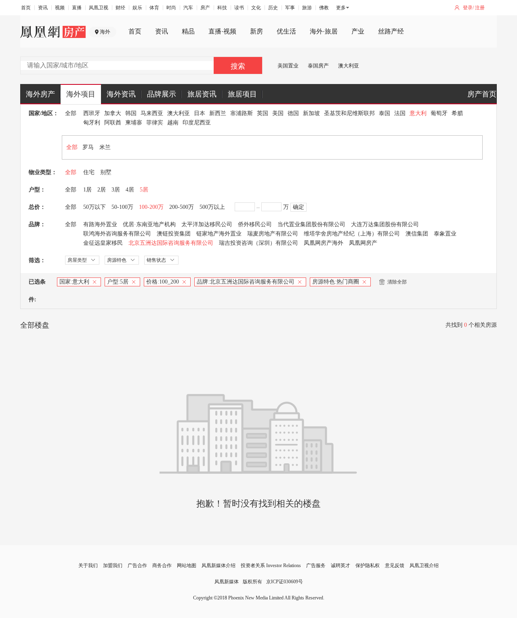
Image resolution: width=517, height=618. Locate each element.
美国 (278, 113)
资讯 (43, 8)
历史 (273, 8)
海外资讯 (121, 94)
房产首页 (481, 94)
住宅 (89, 172)
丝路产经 (391, 31)
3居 (115, 190)
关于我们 (88, 565)
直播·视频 (222, 31)
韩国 (131, 113)
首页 (26, 8)
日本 (199, 113)
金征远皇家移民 (103, 243)
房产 (205, 8)
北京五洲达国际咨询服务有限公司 (170, 243)
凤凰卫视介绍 (424, 565)
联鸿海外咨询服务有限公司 (117, 234)
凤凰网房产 (363, 243)
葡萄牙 (439, 113)
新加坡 (311, 113)
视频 (60, 8)
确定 (298, 207)
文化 (256, 8)
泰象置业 (445, 234)
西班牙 (91, 113)
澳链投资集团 (174, 234)
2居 (101, 190)
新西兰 (217, 113)
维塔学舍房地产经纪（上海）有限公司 (352, 234)
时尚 (171, 8)
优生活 (286, 31)
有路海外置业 (100, 224)
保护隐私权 (367, 565)
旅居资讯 (201, 94)
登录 (468, 8)
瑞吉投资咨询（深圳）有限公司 (258, 243)
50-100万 (122, 207)
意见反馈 (394, 565)
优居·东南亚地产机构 (149, 224)
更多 (341, 8)
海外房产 (40, 94)
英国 (262, 113)
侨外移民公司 (255, 224)
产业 (357, 31)
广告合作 (137, 565)
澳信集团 (417, 234)
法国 (400, 113)
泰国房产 (318, 66)
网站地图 (186, 565)
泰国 (384, 113)
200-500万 (181, 207)
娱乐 (137, 8)
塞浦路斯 (241, 113)
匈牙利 (91, 123)
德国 (293, 113)
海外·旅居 (324, 31)
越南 (173, 123)
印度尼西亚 (197, 123)
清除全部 (397, 282)
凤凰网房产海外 (323, 243)
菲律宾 (154, 123)
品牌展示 (161, 94)
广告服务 (316, 565)
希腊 (457, 113)
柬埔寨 (133, 123)
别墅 (105, 172)
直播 (77, 8)
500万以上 (212, 207)
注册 (480, 8)
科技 (222, 8)
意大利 (418, 113)
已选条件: (37, 291)
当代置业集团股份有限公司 (311, 224)
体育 (154, 8)
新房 (256, 31)
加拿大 (112, 113)
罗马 (88, 147)
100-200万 (151, 207)
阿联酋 (112, 123)
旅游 (307, 8)
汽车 (188, 8)
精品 (188, 31)
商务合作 (162, 565)
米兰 (105, 147)
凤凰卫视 (98, 8)
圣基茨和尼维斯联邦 (349, 113)
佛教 (324, 8)
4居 (130, 190)
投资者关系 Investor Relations (271, 565)
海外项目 (80, 94)
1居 (87, 190)
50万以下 (94, 207)
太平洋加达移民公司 (206, 224)
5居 (144, 190)
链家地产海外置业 (219, 234)
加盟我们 (112, 565)
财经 (120, 8)
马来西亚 (152, 113)
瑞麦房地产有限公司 (272, 234)
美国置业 (287, 66)
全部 (70, 113)
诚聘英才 (340, 565)
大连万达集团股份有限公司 (385, 224)
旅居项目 (242, 94)
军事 (290, 8)
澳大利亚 (348, 66)
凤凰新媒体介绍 (218, 565)
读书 (239, 8)
